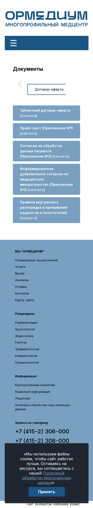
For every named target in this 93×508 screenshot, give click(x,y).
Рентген (21, 342)
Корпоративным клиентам (35, 385)
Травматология (27, 349)
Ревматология (26, 356)
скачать (28, 116)
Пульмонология (27, 362)
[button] (20, 84)
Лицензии (22, 398)
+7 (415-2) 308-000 (42, 441)
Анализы (21, 280)
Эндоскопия (24, 336)
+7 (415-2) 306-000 (42, 431)
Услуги (20, 266)
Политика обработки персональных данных (42, 407)
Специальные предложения (36, 260)
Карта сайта (24, 300)
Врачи (19, 273)
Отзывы (21, 287)
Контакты (22, 293)
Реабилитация (26, 322)
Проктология (25, 329)
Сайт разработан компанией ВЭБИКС (53, 504)
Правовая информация (32, 391)
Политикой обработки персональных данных (46, 478)
